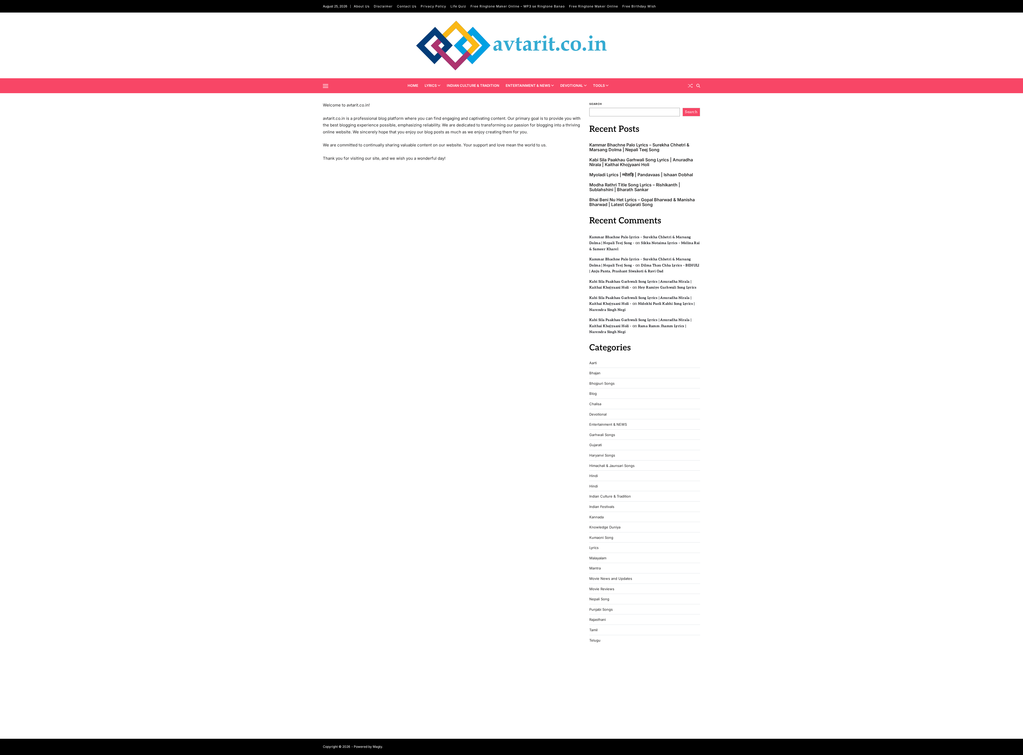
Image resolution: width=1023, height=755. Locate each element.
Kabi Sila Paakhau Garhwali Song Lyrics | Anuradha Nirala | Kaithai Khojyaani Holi (641, 162)
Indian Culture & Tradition (473, 85)
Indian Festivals (601, 507)
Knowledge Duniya (604, 527)
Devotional (571, 85)
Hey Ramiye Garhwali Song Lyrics (667, 287)
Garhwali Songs (602, 435)
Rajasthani (597, 620)
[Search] (698, 86)
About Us (362, 6)
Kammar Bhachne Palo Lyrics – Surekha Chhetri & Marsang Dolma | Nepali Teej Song (639, 147)
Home (413, 85)
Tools (599, 85)
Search (595, 103)
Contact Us (406, 6)
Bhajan (594, 373)
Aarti (593, 363)
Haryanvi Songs (602, 455)
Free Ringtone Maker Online (593, 6)
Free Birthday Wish (639, 6)
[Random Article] (690, 85)
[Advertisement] (644, 693)
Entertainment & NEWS (528, 85)
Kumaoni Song (601, 538)
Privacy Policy (433, 6)
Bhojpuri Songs (602, 383)
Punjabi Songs (601, 610)
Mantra (595, 568)
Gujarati (595, 445)
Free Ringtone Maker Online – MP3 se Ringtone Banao (517, 6)
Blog (593, 394)
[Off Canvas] (325, 86)
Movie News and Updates (610, 579)
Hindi (593, 476)
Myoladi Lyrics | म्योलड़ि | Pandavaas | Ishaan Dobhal (641, 174)
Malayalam (597, 558)
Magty (377, 747)
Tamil (593, 630)
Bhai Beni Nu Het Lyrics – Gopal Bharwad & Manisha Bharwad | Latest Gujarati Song (642, 202)
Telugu (594, 640)
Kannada (596, 517)
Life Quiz (458, 6)
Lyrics (431, 85)
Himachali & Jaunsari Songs (612, 466)
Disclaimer (383, 6)
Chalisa (595, 404)
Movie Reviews (601, 589)
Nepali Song (599, 599)
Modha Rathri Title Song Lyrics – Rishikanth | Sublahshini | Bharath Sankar (634, 187)
